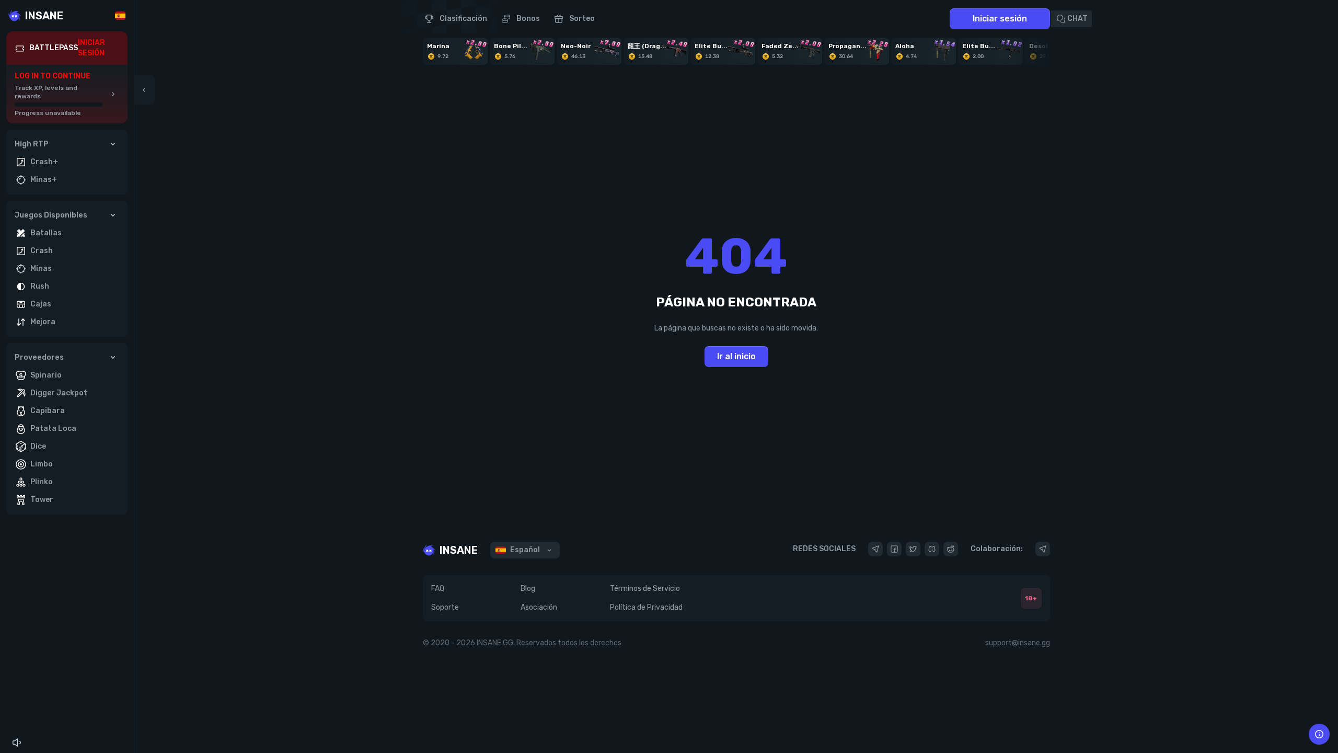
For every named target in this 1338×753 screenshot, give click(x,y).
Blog (528, 588)
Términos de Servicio (645, 588)
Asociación (539, 607)
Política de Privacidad (646, 607)
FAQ (437, 588)
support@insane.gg (1017, 642)
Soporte (445, 607)
